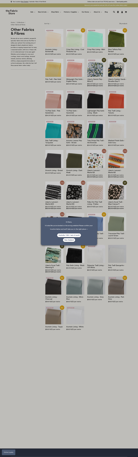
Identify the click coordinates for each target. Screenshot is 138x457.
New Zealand (69, 240)
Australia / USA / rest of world (69, 235)
